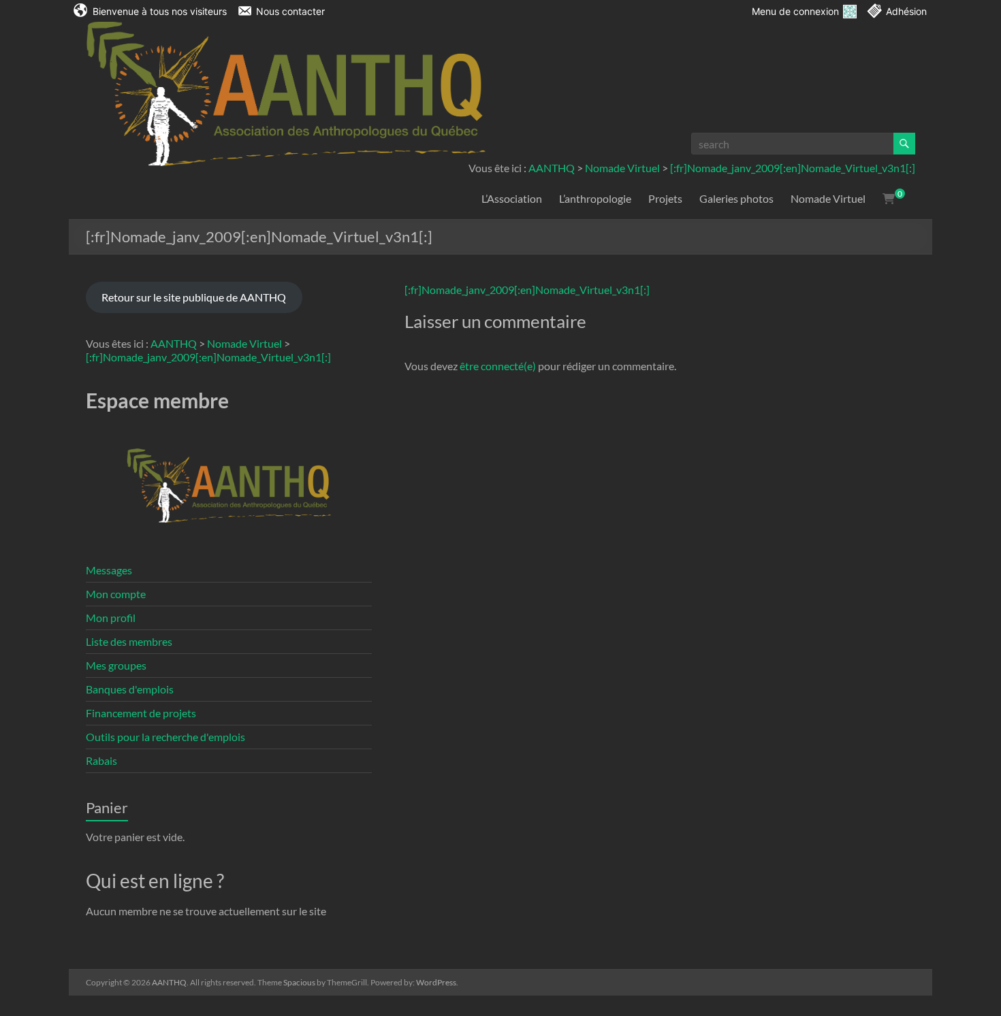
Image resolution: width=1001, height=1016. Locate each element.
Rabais (101, 760)
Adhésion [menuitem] (906, 11)
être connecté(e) (498, 365)
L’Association (511, 198)
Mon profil (111, 617)
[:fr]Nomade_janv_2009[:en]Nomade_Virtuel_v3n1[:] (792, 167)
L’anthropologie (595, 198)
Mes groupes (116, 665)
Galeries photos (736, 198)
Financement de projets (141, 712)
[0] (889, 199)
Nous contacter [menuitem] (290, 11)
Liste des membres (129, 641)
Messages (109, 569)
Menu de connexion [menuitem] (795, 11)
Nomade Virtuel (622, 167)
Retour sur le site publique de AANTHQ (193, 297)
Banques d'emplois (130, 689)
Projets (665, 198)
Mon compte (116, 593)
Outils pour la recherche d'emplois (165, 736)
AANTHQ (551, 167)
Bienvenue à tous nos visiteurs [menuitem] (160, 11)
